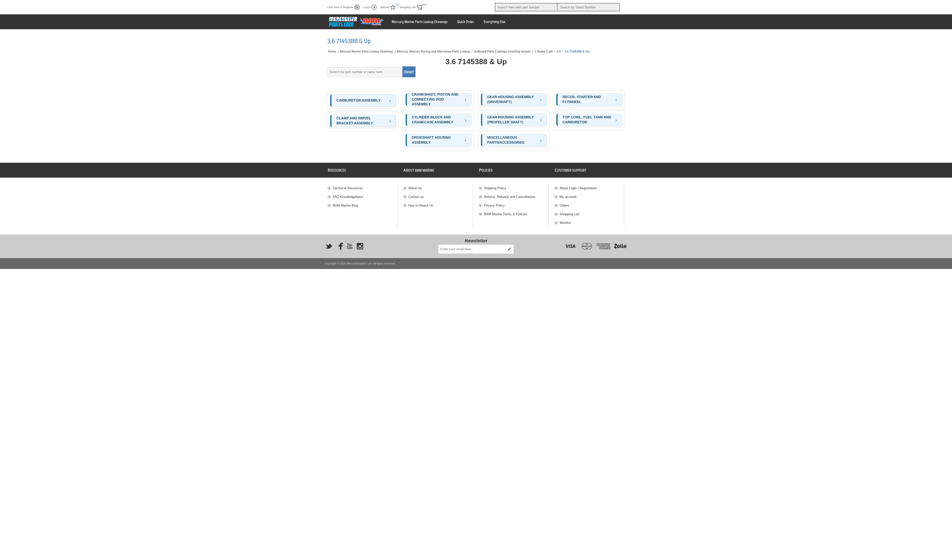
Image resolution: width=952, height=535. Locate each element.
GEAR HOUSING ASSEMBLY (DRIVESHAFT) (510, 99)
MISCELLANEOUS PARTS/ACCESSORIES (505, 139)
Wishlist (565, 223)
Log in (366, 7)
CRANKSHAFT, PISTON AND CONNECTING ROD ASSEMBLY (435, 99)
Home (332, 51)
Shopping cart (569, 214)
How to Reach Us (420, 205)
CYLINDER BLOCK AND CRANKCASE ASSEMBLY (432, 119)
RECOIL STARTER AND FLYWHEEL (582, 99)
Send (509, 249)
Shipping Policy (495, 188)
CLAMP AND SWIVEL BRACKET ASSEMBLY (354, 120)
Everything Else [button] (495, 22)
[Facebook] (339, 246)
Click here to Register (340, 7)
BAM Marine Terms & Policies (505, 214)
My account (568, 197)
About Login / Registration (578, 188)
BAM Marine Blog (345, 205)
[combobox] (526, 7)
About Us (415, 188)
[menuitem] (362, 188)
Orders (564, 205)
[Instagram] (360, 246)
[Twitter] (329, 246)
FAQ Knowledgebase (348, 197)
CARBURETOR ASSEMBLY (358, 100)
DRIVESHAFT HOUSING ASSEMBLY (431, 139)
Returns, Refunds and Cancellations (510, 197)
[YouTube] (350, 246)
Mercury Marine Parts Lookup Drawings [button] (419, 22)
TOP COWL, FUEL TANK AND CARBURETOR (587, 119)
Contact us (416, 197)
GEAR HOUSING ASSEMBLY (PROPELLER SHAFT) (510, 119)
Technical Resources (348, 188)
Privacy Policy (494, 205)
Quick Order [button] (465, 22)
